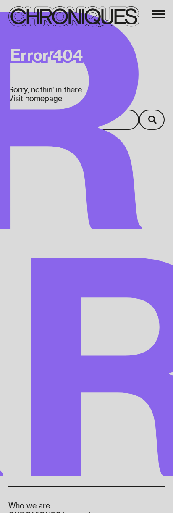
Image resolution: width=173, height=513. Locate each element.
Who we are (29, 505)
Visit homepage (35, 98)
